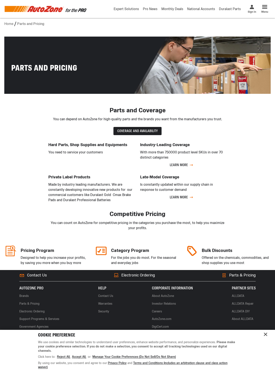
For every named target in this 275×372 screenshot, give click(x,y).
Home (8, 24)
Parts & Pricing (242, 275)
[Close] (265, 334)
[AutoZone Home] (45, 9)
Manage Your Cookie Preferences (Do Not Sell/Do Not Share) (134, 357)
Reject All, (63, 357)
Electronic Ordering (138, 275)
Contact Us (37, 275)
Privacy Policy (117, 363)
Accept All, (79, 357)
